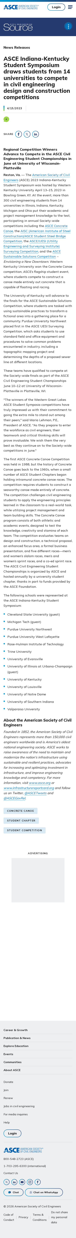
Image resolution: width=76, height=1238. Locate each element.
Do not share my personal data (59, 1217)
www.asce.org (39, 783)
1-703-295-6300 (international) (25, 1166)
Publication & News (17, 1038)
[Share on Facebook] (18, 134)
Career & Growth (16, 1030)
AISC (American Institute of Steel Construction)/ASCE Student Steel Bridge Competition (37, 236)
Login (56, 7)
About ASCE (12, 1070)
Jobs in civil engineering (19, 1106)
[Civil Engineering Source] (18, 27)
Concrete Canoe (20, 810)
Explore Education (16, 1046)
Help (7, 1122)
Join (6, 1090)
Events (8, 1054)
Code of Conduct (9, 1217)
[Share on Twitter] (27, 134)
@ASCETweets (35, 793)
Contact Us (11, 1173)
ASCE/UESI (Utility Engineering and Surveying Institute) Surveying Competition (32, 246)
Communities (13, 1062)
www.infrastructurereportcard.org (29, 788)
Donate (8, 1082)
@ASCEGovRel (14, 798)
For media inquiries (16, 1114)
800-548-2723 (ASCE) (19, 1159)
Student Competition (24, 830)
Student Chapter (21, 820)
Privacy (23, 1217)
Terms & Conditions (40, 1217)
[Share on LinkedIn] (35, 134)
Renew (8, 1098)
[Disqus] (38, 961)
